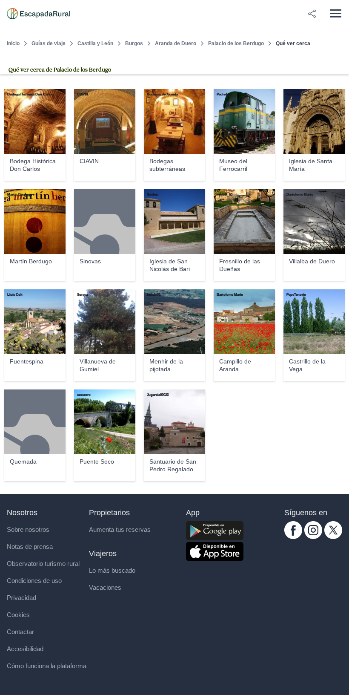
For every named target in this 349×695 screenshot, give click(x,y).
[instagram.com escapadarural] (313, 536)
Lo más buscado (112, 570)
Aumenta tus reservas (120, 529)
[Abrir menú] (335, 13)
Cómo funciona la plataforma (46, 665)
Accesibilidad (25, 648)
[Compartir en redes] (312, 13)
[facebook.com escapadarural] (293, 536)
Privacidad (21, 597)
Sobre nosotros (28, 529)
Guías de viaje (48, 43)
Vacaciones (105, 587)
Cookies (18, 614)
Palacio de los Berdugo (236, 43)
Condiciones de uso (34, 580)
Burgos (134, 43)
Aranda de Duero (175, 43)
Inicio (13, 43)
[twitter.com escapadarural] (333, 536)
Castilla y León (95, 43)
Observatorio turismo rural (43, 563)
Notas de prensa (30, 546)
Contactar (20, 631)
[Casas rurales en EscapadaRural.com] (38, 13)
